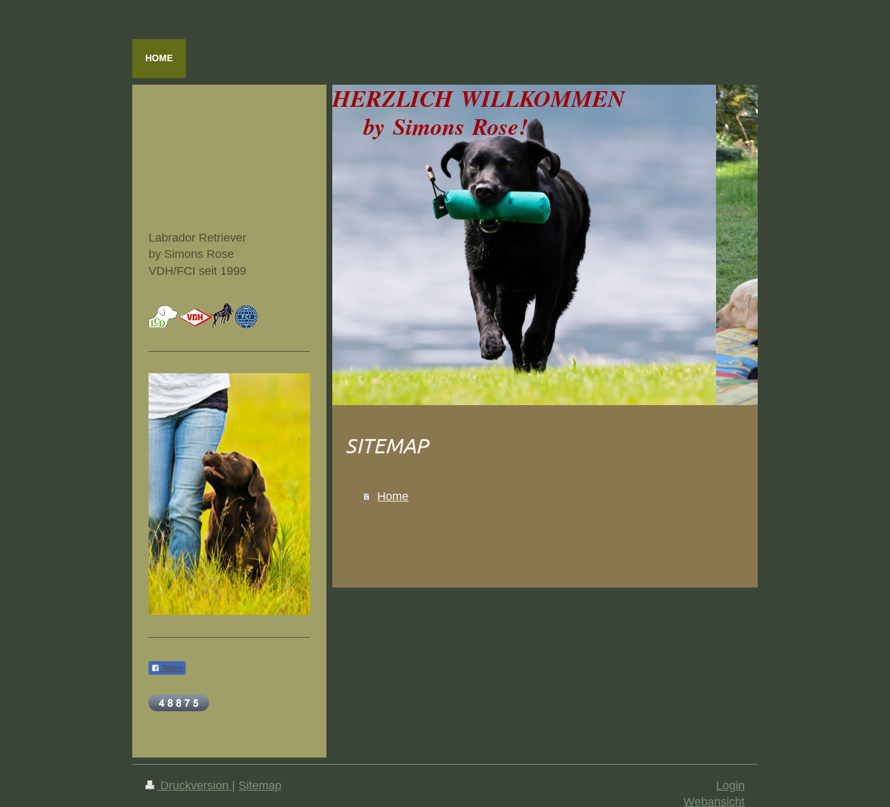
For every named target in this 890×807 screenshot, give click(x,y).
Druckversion (194, 785)
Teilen (171, 668)
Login (730, 785)
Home (393, 496)
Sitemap (259, 785)
